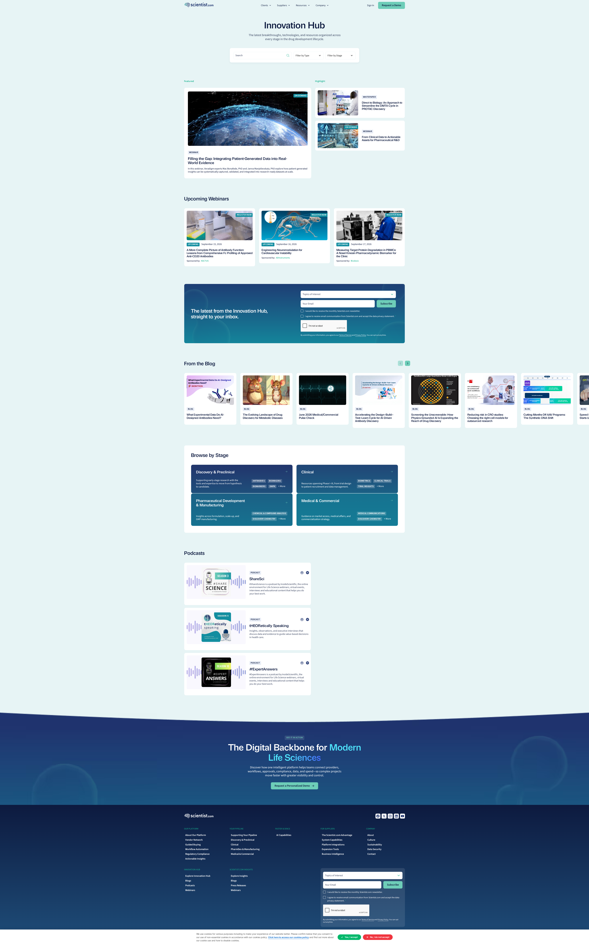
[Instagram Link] (390, 816)
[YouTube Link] (402, 816)
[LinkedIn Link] (396, 816)
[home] (199, 5)
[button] (266, 5)
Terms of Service (345, 335)
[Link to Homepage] (199, 816)
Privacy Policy (360, 335)
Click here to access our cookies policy (288, 937)
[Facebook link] (377, 816)
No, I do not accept (379, 937)
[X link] (384, 816)
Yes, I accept (351, 937)
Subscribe (386, 304)
